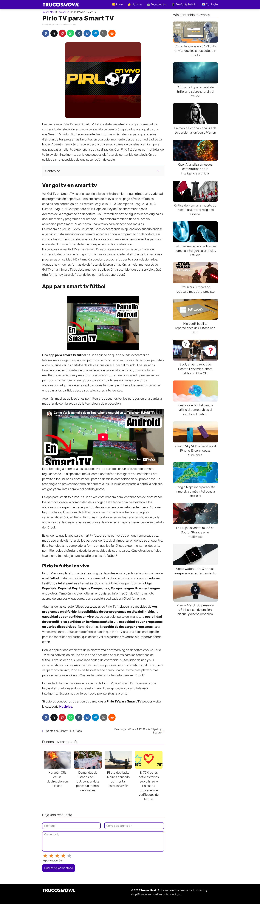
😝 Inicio (117, 4)
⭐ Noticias (134, 4)
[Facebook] (45, 33)
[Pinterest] (62, 33)
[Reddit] (112, 33)
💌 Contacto (210, 4)
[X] (54, 33)
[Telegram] (95, 33)
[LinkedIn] (87, 33)
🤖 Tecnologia (156, 4)
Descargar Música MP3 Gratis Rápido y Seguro (138, 731)
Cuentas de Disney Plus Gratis (63, 731)
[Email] (103, 33)
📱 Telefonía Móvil (183, 4)
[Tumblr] (78, 33)
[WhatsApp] (70, 33)
